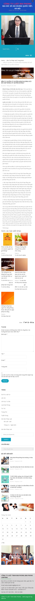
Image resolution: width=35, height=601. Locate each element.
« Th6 (2, 543)
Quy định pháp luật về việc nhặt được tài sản (22, 467)
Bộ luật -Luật (7, 421)
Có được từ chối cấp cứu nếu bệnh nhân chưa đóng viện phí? (20, 495)
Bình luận (4, 334)
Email (3, 360)
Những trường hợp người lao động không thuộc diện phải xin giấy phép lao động (7, 308)
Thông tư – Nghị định (10, 425)
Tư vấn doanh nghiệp (20, 255)
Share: (20, 322)
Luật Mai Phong (5, 405)
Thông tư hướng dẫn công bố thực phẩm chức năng (20, 249)
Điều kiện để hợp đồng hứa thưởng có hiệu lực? (21, 458)
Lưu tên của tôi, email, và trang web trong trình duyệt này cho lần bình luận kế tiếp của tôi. (17, 375)
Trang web (4, 366)
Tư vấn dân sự (21, 287)
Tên (2, 354)
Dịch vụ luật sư (5, 394)
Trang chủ (4, 412)
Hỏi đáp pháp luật (19, 282)
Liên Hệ (3, 398)
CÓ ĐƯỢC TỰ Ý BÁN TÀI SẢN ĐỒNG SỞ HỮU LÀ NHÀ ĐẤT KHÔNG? (22, 486)
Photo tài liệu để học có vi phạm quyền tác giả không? (7, 249)
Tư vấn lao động (5, 287)
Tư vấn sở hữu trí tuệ (6, 255)
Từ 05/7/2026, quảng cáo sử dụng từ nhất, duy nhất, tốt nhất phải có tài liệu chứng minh (21, 477)
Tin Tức (3, 408)
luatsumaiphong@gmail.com (12, 585)
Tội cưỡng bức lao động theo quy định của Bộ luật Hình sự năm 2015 (6, 275)
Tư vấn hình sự (5, 280)
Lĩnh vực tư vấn (5, 401)
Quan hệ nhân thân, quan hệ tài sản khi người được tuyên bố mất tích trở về (20, 275)
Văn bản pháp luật (6, 419)
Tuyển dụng (4, 415)
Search (6, 439)
